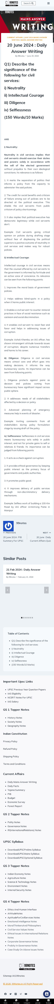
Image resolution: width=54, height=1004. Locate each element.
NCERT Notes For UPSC (20, 697)
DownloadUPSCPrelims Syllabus (24, 849)
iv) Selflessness (19, 660)
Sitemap (7, 975)
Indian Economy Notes (19, 874)
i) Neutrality (18, 648)
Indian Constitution (15, 733)
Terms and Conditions (14, 764)
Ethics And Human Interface (22, 909)
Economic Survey (16, 802)
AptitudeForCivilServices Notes (24, 917)
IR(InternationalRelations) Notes (24, 830)
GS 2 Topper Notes (16, 814)
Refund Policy (10, 748)
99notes (21, 56)
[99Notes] (11, 3)
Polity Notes (14, 822)
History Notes (15, 717)
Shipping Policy (11, 756)
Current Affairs (15, 37)
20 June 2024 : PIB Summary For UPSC (13, 537)
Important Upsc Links (18, 681)
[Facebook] (5, 994)
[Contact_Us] (46, 993)
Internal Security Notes (19, 890)
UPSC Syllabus (13, 841)
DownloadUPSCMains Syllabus (23, 853)
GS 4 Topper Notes (16, 901)
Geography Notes (17, 725)
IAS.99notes (18, 975)
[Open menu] (48, 3)
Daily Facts (13, 786)
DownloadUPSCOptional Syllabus (25, 857)
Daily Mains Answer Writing (22, 782)
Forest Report (15, 806)
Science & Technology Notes (22, 882)
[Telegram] (20, 994)
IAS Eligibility (14, 693)
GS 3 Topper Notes (16, 866)
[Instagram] (15, 994)
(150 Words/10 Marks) (23, 664)
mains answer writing (31, 40)
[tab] (21, 617)
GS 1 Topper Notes (16, 709)
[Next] (46, 590)
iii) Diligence (18, 656)
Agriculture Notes (17, 878)
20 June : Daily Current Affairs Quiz (40, 537)
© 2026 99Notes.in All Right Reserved (22, 983)
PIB (9, 794)
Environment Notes (17, 886)
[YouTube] (26, 994)
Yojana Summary (16, 790)
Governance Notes (17, 826)
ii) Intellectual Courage (23, 652)
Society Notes (15, 721)
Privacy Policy (10, 741)
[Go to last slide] (7, 590)
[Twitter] (10, 994)
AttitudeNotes (15, 913)
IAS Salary (13, 701)
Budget (11, 798)
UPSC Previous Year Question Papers (27, 689)
